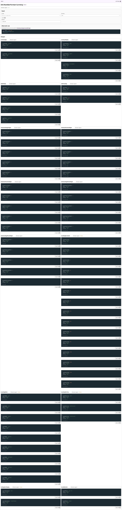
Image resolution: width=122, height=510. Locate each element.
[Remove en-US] (5, 17)
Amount (3, 19)
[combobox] (31, 16)
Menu (2, 1)
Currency (62, 13)
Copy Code (57, 50)
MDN (24, 4)
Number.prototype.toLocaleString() (23, 28)
